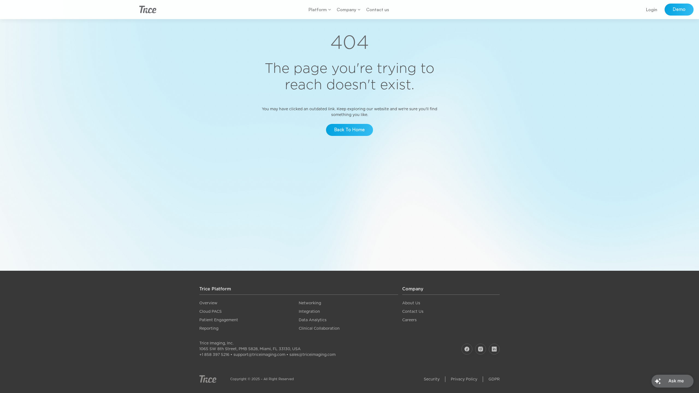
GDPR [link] (494, 379)
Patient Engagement (218, 320)
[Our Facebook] (466, 349)
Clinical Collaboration (319, 328)
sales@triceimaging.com (312, 354)
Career (408, 320)
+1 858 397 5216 (214, 354)
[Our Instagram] (480, 349)
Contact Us (412, 311)
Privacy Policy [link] (464, 379)
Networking (310, 303)
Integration (309, 311)
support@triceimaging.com (259, 354)
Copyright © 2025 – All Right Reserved (262, 379)
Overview (208, 303)
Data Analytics (313, 320)
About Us (411, 303)
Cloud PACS (210, 311)
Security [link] (432, 379)
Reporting (208, 328)
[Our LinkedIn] (494, 349)
